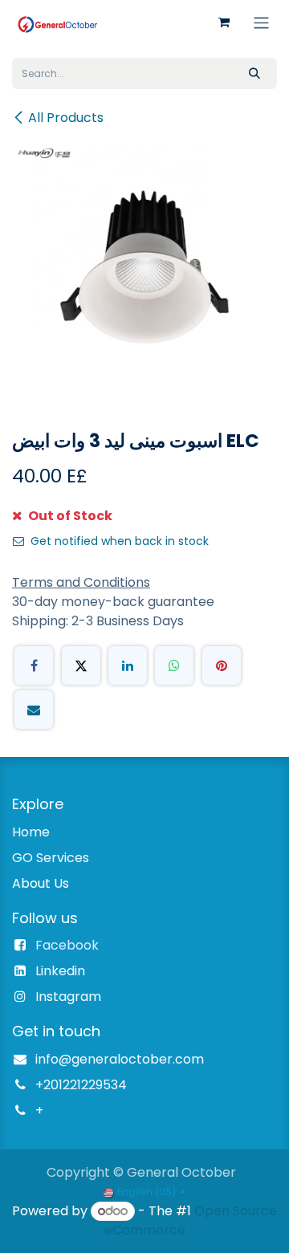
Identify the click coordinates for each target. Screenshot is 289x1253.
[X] (81, 665)
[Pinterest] (221, 665)
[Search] (254, 73)
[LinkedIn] (127, 665)
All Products (66, 117)
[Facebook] (33, 665)
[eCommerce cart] (224, 22)
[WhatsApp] (174, 665)
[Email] (33, 709)
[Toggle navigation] (261, 22)
